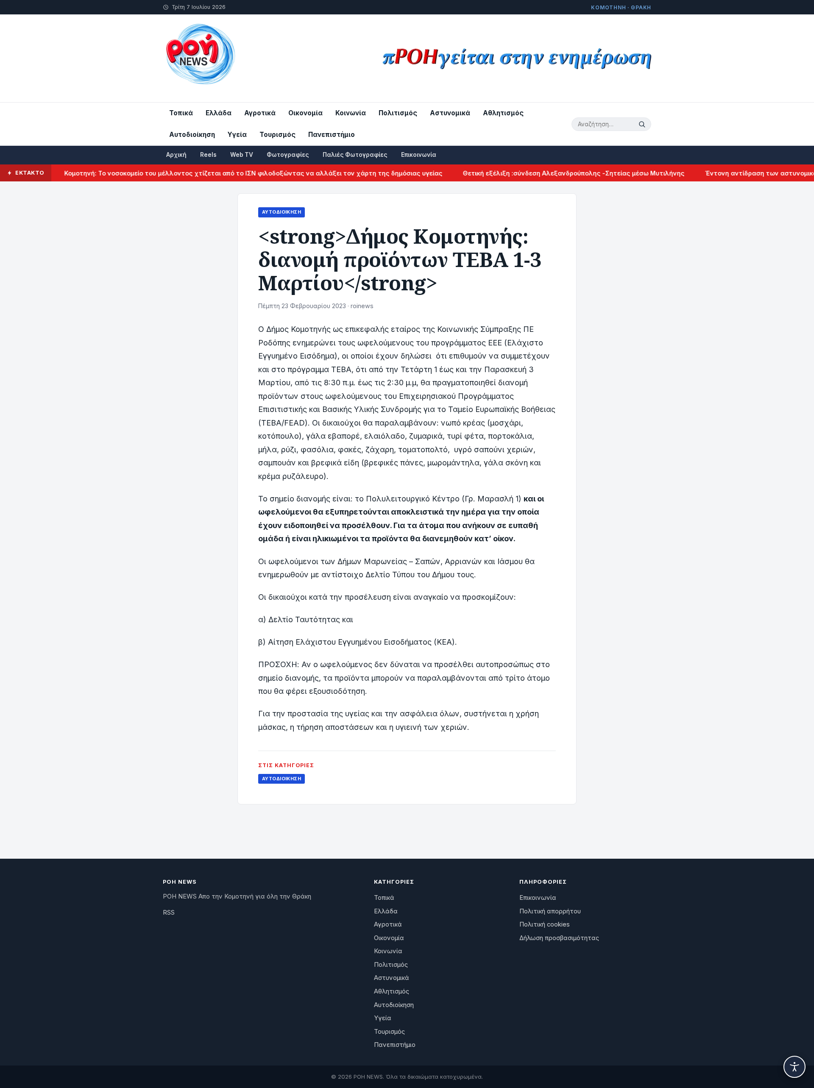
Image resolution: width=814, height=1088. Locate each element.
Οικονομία (305, 113)
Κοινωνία (350, 113)
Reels (208, 154)
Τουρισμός (277, 135)
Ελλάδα (218, 113)
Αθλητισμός (503, 113)
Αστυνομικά (450, 113)
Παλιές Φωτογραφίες (355, 154)
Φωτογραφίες (288, 154)
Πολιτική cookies (544, 924)
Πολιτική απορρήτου (550, 911)
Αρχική (176, 154)
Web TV (241, 154)
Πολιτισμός (398, 113)
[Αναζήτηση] (643, 124)
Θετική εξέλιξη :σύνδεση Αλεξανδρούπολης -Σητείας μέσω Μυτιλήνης (553, 173)
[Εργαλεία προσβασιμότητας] (794, 1067)
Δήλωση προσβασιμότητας (559, 938)
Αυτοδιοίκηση (192, 135)
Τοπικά (181, 113)
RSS (169, 912)
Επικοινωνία (418, 154)
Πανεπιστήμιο (331, 135)
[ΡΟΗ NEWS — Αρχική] (200, 58)
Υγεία (237, 135)
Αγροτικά (260, 113)
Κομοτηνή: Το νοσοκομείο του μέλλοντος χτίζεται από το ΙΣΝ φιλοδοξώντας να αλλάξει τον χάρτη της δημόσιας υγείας (233, 173)
